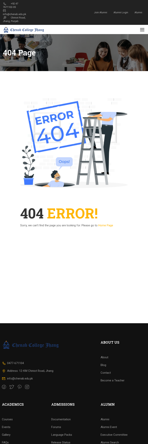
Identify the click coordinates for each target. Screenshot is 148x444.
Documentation (61, 419)
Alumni (138, 12)
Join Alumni (100, 12)
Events (6, 427)
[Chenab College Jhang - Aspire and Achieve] (24, 29)
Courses (7, 419)
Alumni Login (121, 12)
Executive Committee (114, 434)
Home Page (105, 225)
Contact (106, 372)
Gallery (6, 434)
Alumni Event (109, 427)
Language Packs (61, 434)
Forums (56, 427)
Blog (103, 365)
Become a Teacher (112, 380)
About (104, 357)
